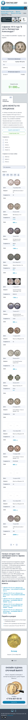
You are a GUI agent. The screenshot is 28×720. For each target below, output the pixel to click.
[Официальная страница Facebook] (2, 717)
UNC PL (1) (7, 147)
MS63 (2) (7, 156)
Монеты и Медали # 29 (18, 481)
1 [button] (12, 660)
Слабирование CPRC (14, 133)
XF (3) (6, 140)
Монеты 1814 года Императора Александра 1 (15, 623)
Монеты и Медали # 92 (18, 338)
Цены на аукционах (7, 99)
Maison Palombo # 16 (18, 265)
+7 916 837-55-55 (14, 699)
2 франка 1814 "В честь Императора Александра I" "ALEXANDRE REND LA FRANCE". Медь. (13, 611)
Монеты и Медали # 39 (18, 433)
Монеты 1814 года (16, 13)
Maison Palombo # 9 (17, 385)
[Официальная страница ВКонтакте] (5, 717)
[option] (14, 644)
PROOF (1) (7, 150)
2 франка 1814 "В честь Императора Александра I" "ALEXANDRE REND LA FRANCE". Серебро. (13, 606)
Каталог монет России (7, 11)
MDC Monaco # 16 (17, 214)
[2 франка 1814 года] (14, 47)
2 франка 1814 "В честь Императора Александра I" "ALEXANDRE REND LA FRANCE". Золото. (13, 600)
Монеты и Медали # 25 (18, 503)
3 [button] (15, 660)
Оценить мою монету (14, 130)
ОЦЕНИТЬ (14, 702)
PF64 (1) (7, 161)
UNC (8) (7, 145)
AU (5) (6, 142)
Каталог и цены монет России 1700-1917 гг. (14, 625)
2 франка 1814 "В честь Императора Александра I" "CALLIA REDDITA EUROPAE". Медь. (14, 595)
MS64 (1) (7, 159)
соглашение (10, 715)
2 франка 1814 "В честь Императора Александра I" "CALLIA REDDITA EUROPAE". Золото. (14, 589)
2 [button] (14, 660)
